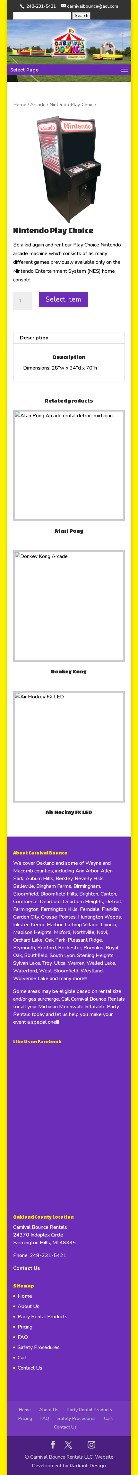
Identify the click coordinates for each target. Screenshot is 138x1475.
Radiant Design (88, 1466)
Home (19, 104)
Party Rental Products (42, 1316)
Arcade (38, 104)
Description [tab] (34, 337)
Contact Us (26, 1268)
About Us (28, 1306)
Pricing (25, 1326)
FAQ (23, 1337)
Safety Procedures (39, 1347)
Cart (22, 1357)
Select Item (63, 299)
